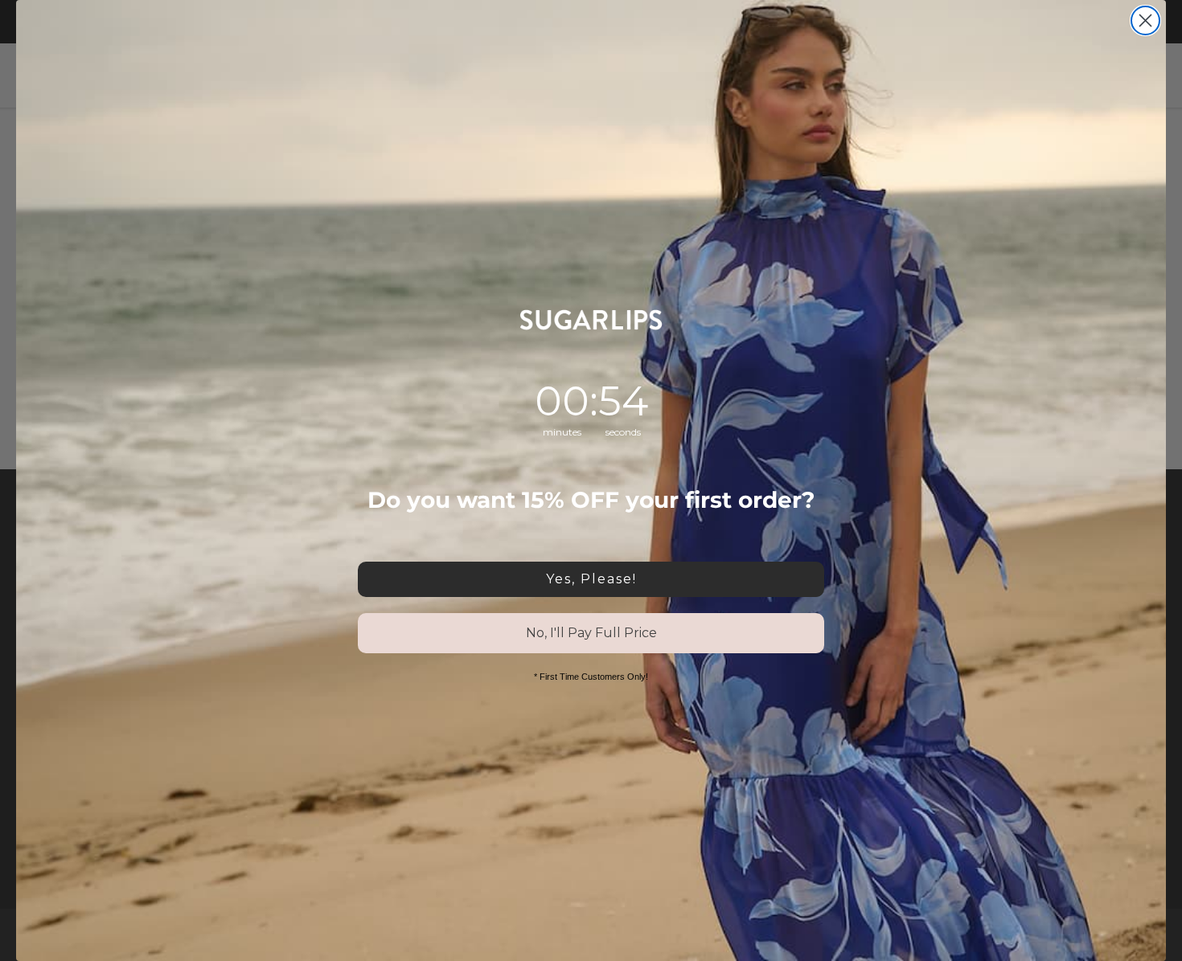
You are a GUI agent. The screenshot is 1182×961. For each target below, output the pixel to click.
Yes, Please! (591, 579)
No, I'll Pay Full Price (591, 632)
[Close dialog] (1145, 20)
